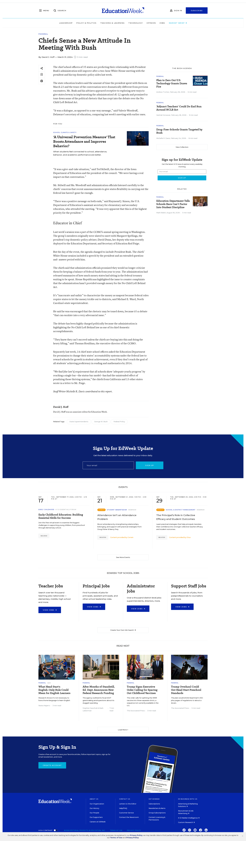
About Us (94, 799)
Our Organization (97, 804)
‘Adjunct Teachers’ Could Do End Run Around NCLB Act (179, 108)
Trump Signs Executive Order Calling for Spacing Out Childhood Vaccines (142, 690)
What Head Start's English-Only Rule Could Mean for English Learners (54, 690)
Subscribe (197, 10)
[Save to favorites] (42, 74)
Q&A (49, 683)
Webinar (132, 510)
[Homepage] (123, 10)
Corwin (130, 537)
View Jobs (49, 610)
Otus (189, 537)
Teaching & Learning (112, 23)
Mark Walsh (161, 213)
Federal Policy (119, 422)
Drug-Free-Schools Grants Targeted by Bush (179, 131)
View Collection (182, 147)
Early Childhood (46, 509)
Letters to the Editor (127, 804)
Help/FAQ (123, 808)
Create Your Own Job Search (122, 630)
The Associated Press (136, 711)
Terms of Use (116, 830)
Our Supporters (96, 817)
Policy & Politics (86, 23)
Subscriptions (154, 804)
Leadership (66, 23)
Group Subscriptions (157, 813)
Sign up (149, 465)
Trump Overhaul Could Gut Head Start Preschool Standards (186, 690)
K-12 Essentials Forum (66, 509)
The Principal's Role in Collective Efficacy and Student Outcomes (175, 517)
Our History (94, 808)
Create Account (52, 765)
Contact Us (124, 799)
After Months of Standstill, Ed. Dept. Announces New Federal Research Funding (99, 690)
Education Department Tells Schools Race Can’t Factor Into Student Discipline (173, 204)
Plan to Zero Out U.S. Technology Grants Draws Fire (171, 83)
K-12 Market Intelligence (188, 818)
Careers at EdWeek (97, 822)
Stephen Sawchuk (90, 708)
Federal (43, 34)
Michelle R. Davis (163, 138)
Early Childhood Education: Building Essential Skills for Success (60, 516)
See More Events (123, 557)
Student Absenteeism (117, 510)
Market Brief (177, 23)
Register (44, 536)
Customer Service (126, 813)
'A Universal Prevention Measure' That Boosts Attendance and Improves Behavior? (84, 141)
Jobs (162, 23)
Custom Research (185, 822)
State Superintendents (78, 422)
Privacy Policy (134, 830)
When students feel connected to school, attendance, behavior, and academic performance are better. (80, 153)
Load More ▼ (123, 730)
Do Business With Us (187, 799)
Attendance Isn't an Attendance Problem (116, 517)
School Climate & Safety (64, 132)
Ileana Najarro (44, 706)
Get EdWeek (154, 799)
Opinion (151, 23)
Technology (135, 23)
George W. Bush (101, 422)
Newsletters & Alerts (157, 808)
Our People (94, 813)
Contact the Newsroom (129, 817)
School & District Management (180, 510)
